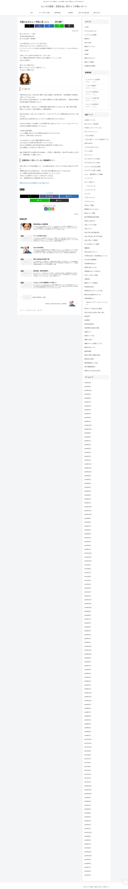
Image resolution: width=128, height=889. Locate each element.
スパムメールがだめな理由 (92, 166)
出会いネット (88, 228)
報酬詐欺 (87, 248)
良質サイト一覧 (89, 335)
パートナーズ (88, 178)
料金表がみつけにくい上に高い (93, 290)
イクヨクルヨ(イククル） (92, 147)
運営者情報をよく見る (91, 363)
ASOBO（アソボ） (90, 120)
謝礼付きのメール (89, 347)
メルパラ (87, 193)
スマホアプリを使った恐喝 (92, 170)
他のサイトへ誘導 (89, 213)
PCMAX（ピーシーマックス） (93, 128)
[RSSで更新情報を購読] (52, 208)
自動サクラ (87, 332)
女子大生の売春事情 (90, 259)
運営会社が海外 (89, 359)
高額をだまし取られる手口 (92, 370)
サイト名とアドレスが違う (92, 159)
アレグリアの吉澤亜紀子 (92, 92)
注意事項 (87, 320)
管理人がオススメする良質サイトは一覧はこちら (34, 183)
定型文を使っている (90, 267)
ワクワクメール (89, 201)
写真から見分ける (89, 221)
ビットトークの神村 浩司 (92, 98)
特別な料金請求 (89, 324)
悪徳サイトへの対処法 (91, 283)
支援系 (22, 189)
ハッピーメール (90, 186)
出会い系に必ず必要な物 (91, 232)
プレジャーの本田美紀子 (92, 104)
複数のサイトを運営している (93, 343)
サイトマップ (88, 155)
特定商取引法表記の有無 (91, 328)
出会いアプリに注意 (90, 225)
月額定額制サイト (89, 298)
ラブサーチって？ (89, 197)
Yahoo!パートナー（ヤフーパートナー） (96, 303)
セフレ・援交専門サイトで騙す (93, 174)
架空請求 (87, 316)
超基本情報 (87, 351)
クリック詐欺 (88, 151)
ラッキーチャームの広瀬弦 (93, 79)
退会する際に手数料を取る (92, 355)
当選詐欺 (87, 279)
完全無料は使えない (90, 263)
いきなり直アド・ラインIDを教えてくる (96, 139)
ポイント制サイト (89, 182)
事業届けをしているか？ (91, 209)
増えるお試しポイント (91, 252)
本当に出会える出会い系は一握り (94, 312)
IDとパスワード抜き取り (91, 124)
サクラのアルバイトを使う (92, 162)
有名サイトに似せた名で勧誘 (93, 308)
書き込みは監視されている (92, 294)
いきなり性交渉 (89, 135)
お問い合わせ (88, 143)
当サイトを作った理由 (91, 275)
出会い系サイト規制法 (91, 240)
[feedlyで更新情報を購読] (49, 208)
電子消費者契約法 (89, 366)
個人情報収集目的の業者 (91, 217)
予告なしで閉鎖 (89, 205)
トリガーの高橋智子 (91, 85)
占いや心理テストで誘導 (91, 244)
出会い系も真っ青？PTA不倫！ (93, 236)
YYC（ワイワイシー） (91, 131)
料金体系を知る (89, 287)
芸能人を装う (88, 339)
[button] (69, 26)
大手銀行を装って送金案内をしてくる (95, 256)
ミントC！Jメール (89, 190)
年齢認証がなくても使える (92, 271)
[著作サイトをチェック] (45, 208)
